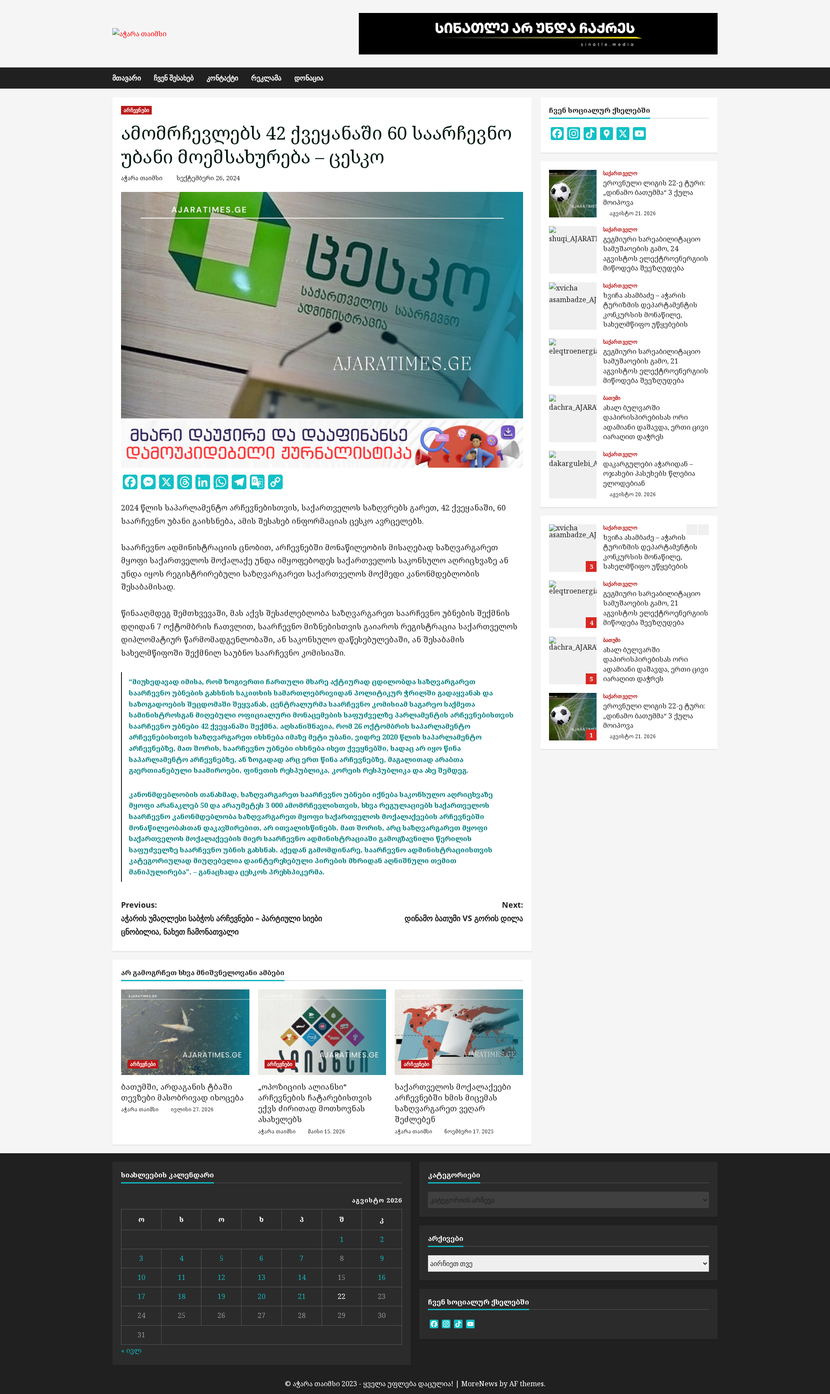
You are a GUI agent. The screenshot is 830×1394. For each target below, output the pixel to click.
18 (181, 1296)
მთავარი (126, 78)
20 (261, 1296)
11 (181, 1277)
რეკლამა (266, 78)
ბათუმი (612, 398)
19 (221, 1296)
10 (141, 1277)
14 (302, 1277)
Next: (464, 911)
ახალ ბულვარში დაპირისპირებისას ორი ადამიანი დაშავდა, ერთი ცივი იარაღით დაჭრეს (573, 418)
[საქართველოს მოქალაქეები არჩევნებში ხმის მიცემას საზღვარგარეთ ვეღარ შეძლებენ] (459, 1032)
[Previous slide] (691, 529)
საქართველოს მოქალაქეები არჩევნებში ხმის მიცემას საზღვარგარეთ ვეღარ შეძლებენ (453, 1103)
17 (141, 1296)
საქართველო (620, 173)
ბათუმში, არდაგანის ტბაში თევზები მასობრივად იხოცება (182, 1092)
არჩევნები (136, 110)
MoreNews (479, 1383)
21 (302, 1296)
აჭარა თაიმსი (142, 178)
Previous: (221, 918)
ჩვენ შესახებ (174, 78)
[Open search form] (715, 78)
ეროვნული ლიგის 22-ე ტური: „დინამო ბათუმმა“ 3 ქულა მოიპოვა (573, 193)
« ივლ (131, 1350)
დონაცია (308, 78)
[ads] (322, 443)
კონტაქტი (222, 78)
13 (261, 1277)
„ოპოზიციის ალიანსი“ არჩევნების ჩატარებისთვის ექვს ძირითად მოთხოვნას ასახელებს (315, 1103)
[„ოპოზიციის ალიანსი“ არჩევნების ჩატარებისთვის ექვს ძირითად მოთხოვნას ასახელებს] (322, 1032)
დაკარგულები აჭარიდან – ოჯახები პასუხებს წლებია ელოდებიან (573, 474)
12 (221, 1277)
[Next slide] (703, 529)
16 (382, 1277)
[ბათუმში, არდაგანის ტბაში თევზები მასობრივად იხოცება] (185, 1032)
